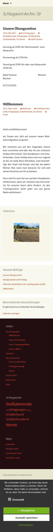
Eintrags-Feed (12, 448)
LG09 (5, 111)
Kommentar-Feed (13, 453)
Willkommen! (14, 335)
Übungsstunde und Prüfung (15, 279)
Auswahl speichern (26, 517)
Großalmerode (42, 108)
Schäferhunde (9, 39)
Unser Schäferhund (17, 361)
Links (8, 384)
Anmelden (10, 444)
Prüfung (28, 410)
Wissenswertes (13, 358)
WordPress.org (12, 457)
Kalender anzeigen (11, 313)
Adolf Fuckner (36, 39)
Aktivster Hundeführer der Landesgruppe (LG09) (24, 284)
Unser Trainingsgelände (19, 344)
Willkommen (13, 104)
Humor (12, 370)
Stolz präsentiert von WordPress (17, 475)
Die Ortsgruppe (28, 33)
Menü (6, 3)
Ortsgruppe (22, 36)
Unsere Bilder (15, 349)
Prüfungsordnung (16, 366)
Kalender (10, 353)
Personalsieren (26, 525)
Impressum (11, 380)
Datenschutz (11, 375)
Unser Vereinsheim (17, 340)
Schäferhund (34, 36)
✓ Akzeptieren (26, 510)
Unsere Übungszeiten (19, 29)
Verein (22, 39)
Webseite (26, 108)
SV (17, 39)
